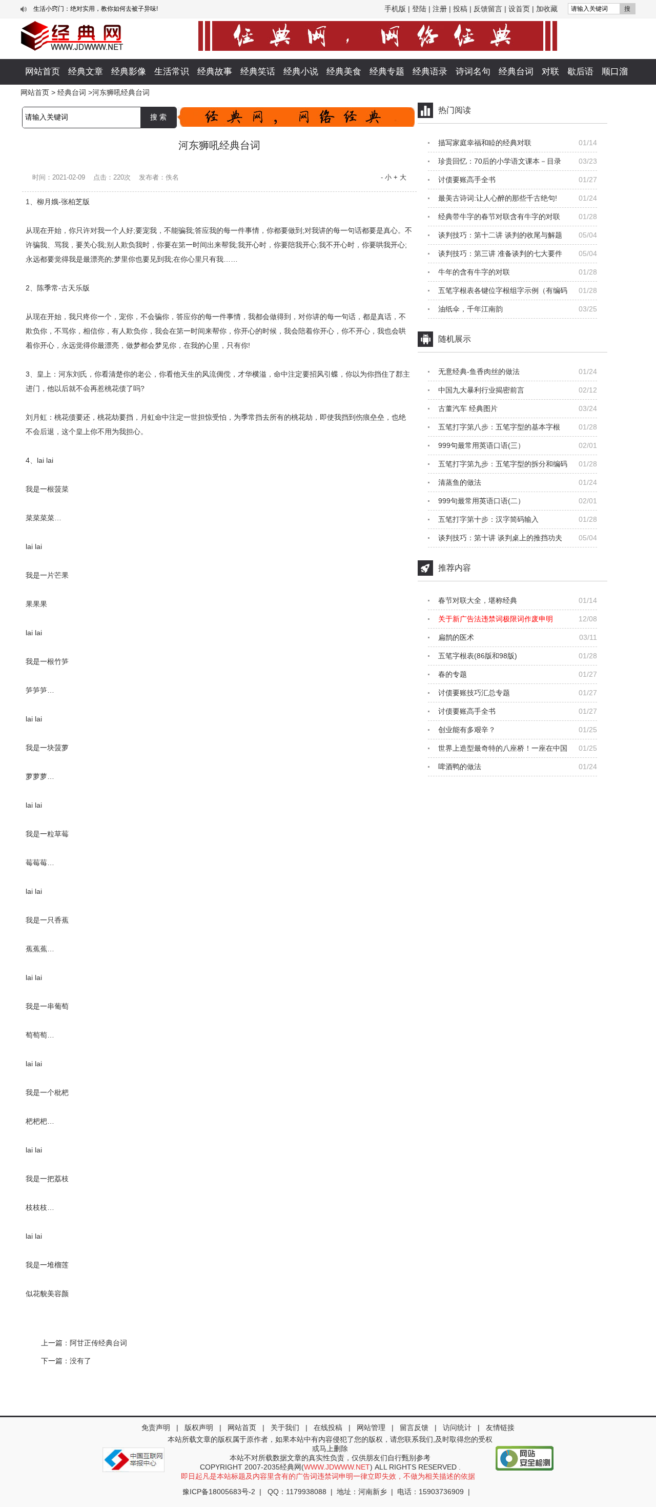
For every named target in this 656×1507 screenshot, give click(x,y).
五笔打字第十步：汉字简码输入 (488, 519)
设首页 (519, 9)
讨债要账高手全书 (467, 179)
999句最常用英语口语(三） (481, 445)
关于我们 (285, 1427)
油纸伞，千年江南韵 (470, 309)
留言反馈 (414, 1427)
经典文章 (85, 71)
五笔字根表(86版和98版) (477, 656)
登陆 (419, 9)
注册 (440, 9)
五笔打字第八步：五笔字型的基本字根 (499, 427)
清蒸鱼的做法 (459, 482)
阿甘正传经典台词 (98, 1343)
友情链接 (500, 1427)
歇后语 (580, 71)
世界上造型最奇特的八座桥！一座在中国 (502, 748)
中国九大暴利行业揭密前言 (481, 390)
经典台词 (516, 71)
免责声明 (155, 1427)
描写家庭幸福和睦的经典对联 (484, 143)
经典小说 (300, 71)
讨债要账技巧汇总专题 (474, 693)
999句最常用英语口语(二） (481, 501)
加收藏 (547, 9)
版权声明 (198, 1427)
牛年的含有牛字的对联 (474, 272)
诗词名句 (473, 71)
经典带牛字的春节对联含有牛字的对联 (499, 216)
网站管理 (371, 1427)
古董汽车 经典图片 (468, 408)
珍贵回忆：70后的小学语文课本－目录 (499, 161)
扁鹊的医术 (456, 637)
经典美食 (343, 71)
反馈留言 (488, 9)
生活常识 (171, 71)
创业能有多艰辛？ (467, 730)
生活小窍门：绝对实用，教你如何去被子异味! (95, 8)
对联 (550, 71)
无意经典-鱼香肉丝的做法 (479, 371)
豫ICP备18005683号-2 (218, 1492)
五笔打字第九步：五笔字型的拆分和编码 (502, 464)
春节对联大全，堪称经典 (477, 600)
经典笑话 (257, 71)
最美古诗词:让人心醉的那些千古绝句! (497, 198)
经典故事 (214, 71)
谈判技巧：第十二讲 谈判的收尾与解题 (500, 235)
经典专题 (387, 71)
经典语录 (430, 71)
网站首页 (42, 71)
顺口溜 (615, 71)
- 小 (386, 177)
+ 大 (400, 177)
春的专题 (452, 674)
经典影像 (128, 71)
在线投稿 (328, 1427)
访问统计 (457, 1427)
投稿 (460, 9)
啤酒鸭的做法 (459, 766)
